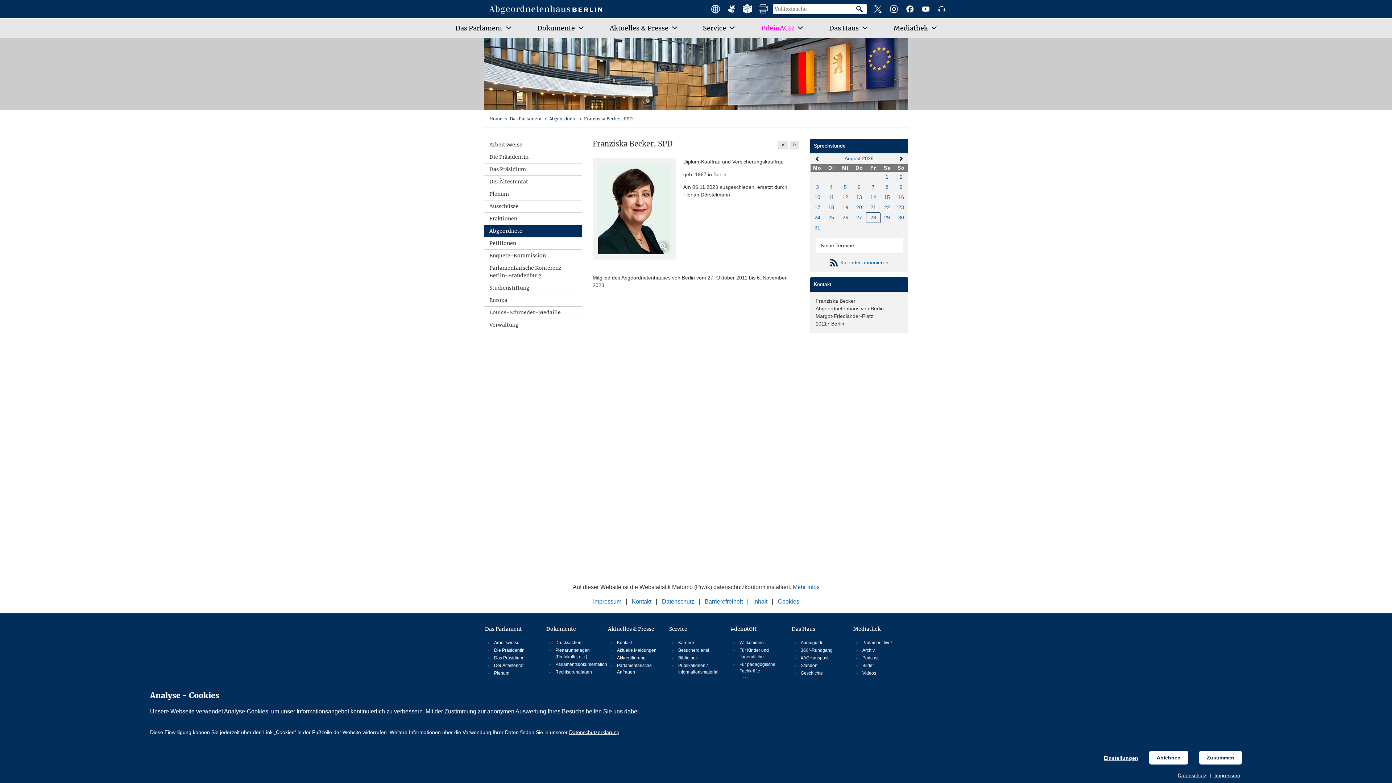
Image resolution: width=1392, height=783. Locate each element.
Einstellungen (1121, 758)
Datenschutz (1192, 775)
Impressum (1227, 775)
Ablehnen (1169, 758)
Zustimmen (1220, 758)
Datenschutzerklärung (594, 732)
